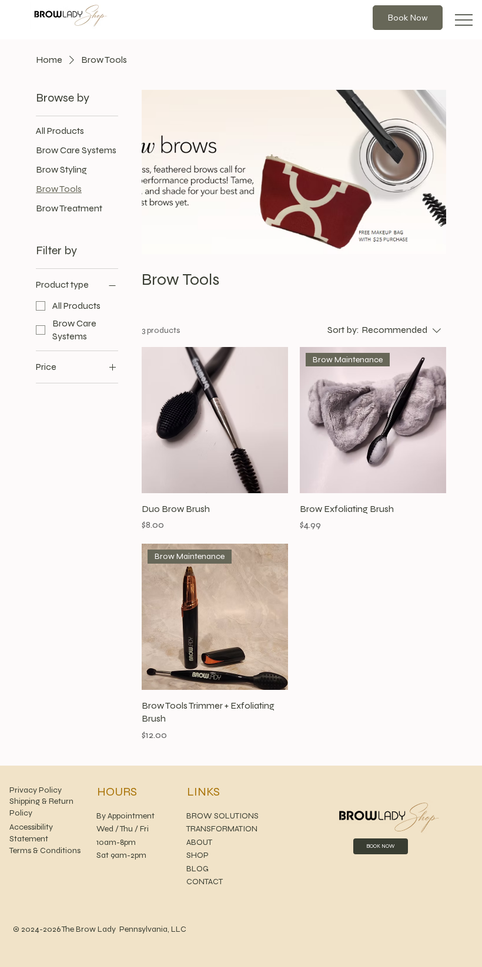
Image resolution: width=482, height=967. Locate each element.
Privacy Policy (35, 790)
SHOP (197, 855)
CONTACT (204, 882)
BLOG (197, 869)
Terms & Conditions (45, 850)
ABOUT (200, 842)
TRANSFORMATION (221, 829)
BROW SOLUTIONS (222, 816)
